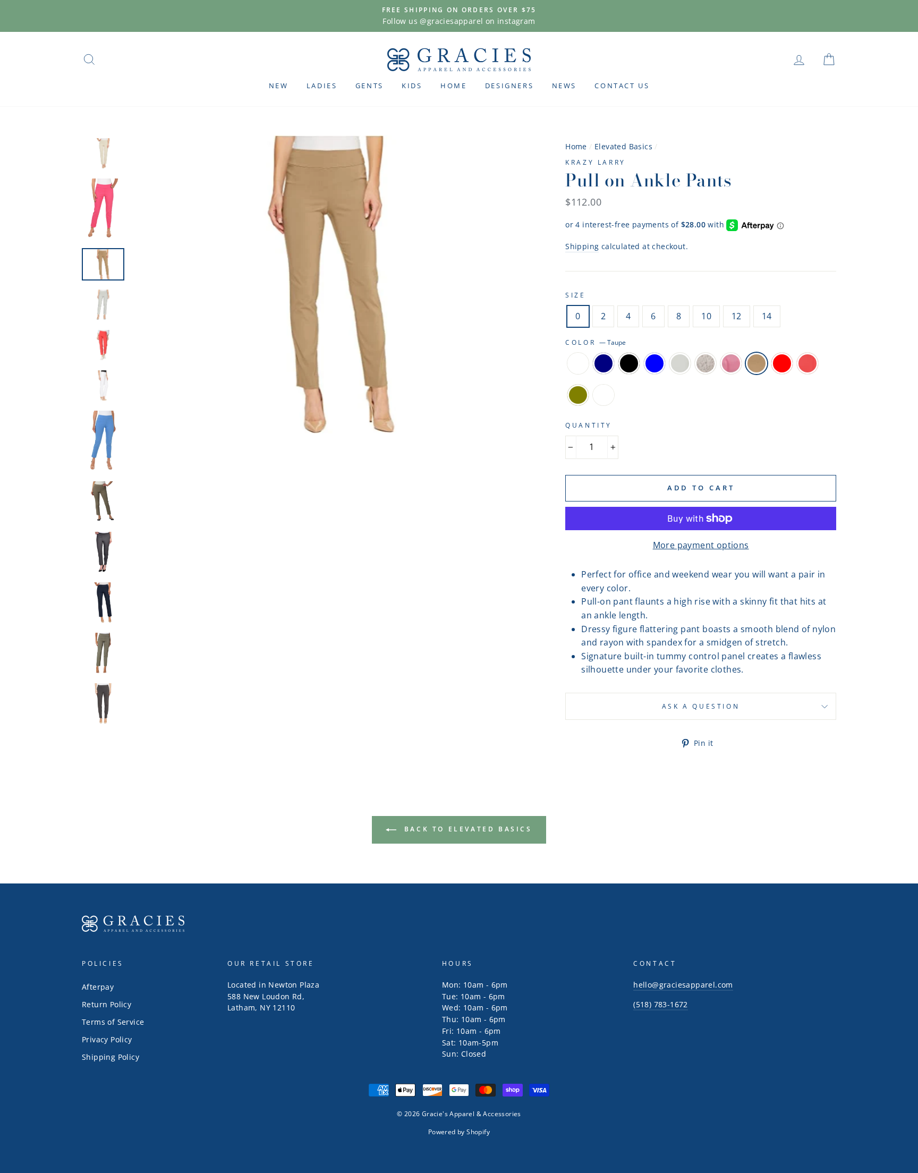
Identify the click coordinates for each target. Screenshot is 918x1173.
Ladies (322, 85)
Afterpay (98, 987)
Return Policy (106, 1004)
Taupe (756, 363)
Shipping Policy (110, 1057)
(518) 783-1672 (660, 1004)
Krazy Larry (595, 162)
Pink (731, 363)
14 (767, 316)
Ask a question (701, 706)
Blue (654, 363)
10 (706, 316)
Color (595, 342)
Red (782, 363)
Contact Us (621, 85)
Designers (509, 85)
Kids (412, 85)
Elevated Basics (623, 146)
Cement (680, 363)
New (278, 85)
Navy (603, 363)
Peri (603, 395)
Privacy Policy (107, 1039)
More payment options (701, 545)
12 (737, 316)
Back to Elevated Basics (466, 829)
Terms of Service (113, 1022)
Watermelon (807, 363)
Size (575, 295)
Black (629, 363)
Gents (369, 85)
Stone (705, 363)
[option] (459, 16)
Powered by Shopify (459, 1131)
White (578, 363)
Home (453, 85)
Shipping (582, 246)
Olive (578, 395)
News (564, 85)
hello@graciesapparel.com (683, 985)
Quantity (588, 425)
